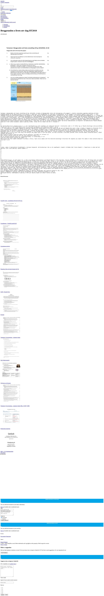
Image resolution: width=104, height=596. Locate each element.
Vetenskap (5, 24)
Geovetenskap (6, 25)
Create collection (4, 520)
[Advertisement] (43, 38)
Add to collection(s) (5, 22)
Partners (5, 542)
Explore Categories (5, 2)
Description (5, 511)
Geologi (5, 27)
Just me (4, 519)
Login (2, 7)
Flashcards (3, 13)
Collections (8, 13)
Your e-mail (3, 577)
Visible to (3, 516)
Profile (2, 19)
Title (2, 508)
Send (6, 594)
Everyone (4, 517)
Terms (5, 544)
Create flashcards (12, 9)
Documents (3, 536)
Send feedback (4, 552)
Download (3, 452)
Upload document (5, 9)
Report (2, 542)
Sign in (2, 507)
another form (13, 563)
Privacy (2, 544)
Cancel (2, 594)
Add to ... (3, 20)
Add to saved (13, 22)
